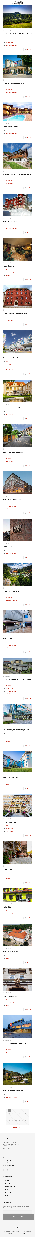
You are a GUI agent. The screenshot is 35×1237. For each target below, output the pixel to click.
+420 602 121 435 (10, 1163)
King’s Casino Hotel (10, 777)
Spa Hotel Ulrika (9, 822)
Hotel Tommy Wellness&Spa (14, 83)
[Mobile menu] (32, 2)
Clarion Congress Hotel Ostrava (15, 1043)
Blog (6, 1189)
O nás (7, 1180)
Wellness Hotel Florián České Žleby (17, 174)
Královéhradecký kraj (11, 45)
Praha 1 (8, 509)
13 (9, 1117)
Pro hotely (8, 1183)
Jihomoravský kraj (10, 914)
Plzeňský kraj (9, 784)
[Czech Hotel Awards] (17, 2)
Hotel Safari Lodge (10, 127)
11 (22, 1114)
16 (19, 1117)
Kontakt (7, 1195)
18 (26, 1117)
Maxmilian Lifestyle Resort (13, 452)
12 (26, 1114)
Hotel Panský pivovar (11, 952)
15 (16, 1117)
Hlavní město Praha (11, 273)
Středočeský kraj (10, 370)
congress (8, 40)
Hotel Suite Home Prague (13, 499)
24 (26, 1120)
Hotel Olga (7, 907)
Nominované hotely (11, 1186)
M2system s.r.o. (24, 1233)
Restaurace (8, 1192)
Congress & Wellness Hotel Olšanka (17, 679)
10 (19, 1114)
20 (12, 1120)
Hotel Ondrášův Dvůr (11, 591)
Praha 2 (8, 275)
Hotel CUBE (7, 638)
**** (7, 37)
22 (19, 1120)
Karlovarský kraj (10, 831)
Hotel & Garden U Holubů (13, 1091)
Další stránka (16, 1127)
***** (7, 317)
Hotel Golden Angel (11, 996)
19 (9, 1120)
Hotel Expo (7, 869)
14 (12, 1117)
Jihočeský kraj (9, 184)
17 (22, 1117)
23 (22, 1120)
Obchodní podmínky (10, 1166)
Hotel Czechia (8, 266)
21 (16, 1120)
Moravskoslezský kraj (11, 553)
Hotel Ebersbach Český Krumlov (15, 313)
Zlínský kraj (9, 958)
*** (6, 87)
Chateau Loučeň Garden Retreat (15, 408)
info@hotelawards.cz (10, 1161)
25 (17, 1123)
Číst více (28, 49)
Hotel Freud (7, 547)
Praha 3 (8, 694)
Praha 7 (8, 879)
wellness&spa (9, 42)
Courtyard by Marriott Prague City (16, 730)
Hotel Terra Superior (11, 221)
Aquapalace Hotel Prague (13, 358)
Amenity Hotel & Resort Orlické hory (17, 33)
